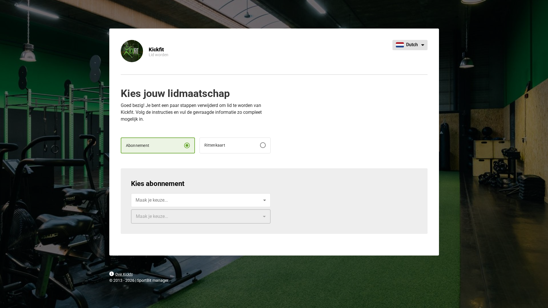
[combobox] (201, 200)
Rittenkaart (214, 145)
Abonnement (138, 145)
